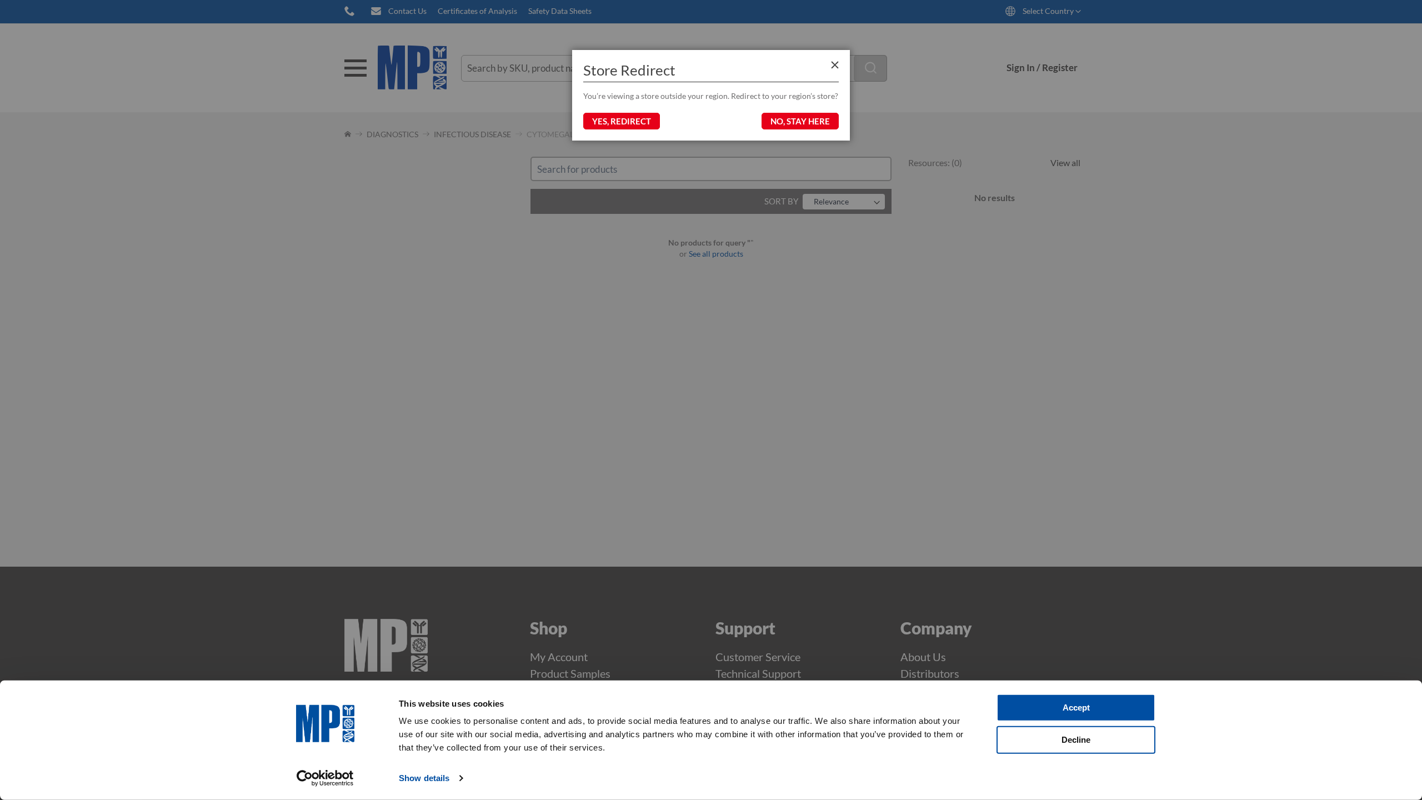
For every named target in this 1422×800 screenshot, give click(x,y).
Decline (1076, 739)
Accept (1076, 707)
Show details (424, 778)
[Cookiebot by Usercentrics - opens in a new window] (325, 778)
